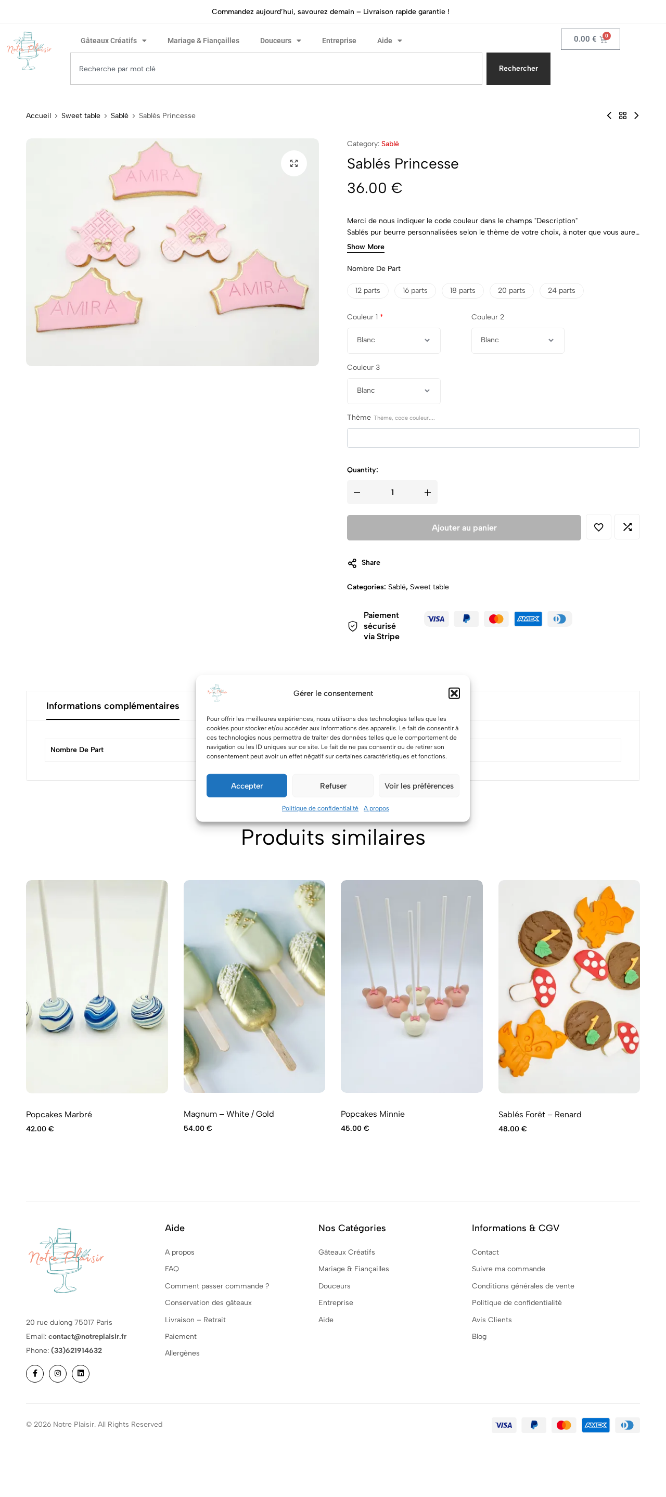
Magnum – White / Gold (229, 1114)
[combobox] (276, 69)
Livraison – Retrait (195, 1319)
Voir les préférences (419, 785)
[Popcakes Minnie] (609, 116)
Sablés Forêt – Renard (540, 1114)
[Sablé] (622, 116)
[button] (454, 693)
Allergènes (182, 1353)
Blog (479, 1336)
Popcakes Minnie (373, 1114)
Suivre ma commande (508, 1268)
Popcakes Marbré (59, 1114)
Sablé (120, 116)
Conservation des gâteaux (208, 1302)
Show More (366, 248)
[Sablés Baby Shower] (636, 116)
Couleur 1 (365, 317)
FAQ (172, 1268)
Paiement (181, 1336)
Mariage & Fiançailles (203, 40)
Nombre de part (374, 269)
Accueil (38, 116)
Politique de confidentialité (320, 808)
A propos (376, 808)
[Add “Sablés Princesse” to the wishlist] (598, 527)
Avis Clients (492, 1319)
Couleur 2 (487, 317)
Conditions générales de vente (523, 1286)
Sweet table (80, 116)
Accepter (247, 785)
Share (371, 563)
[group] (97, 986)
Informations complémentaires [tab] (113, 706)
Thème (391, 418)
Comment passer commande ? (217, 1286)
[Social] (35, 1374)
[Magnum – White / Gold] (255, 986)
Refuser (333, 785)
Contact (485, 1252)
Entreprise (339, 40)
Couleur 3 (363, 367)
